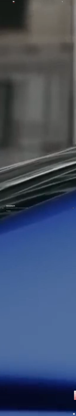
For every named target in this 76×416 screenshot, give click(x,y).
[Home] (13, 1)
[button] (62, 2)
